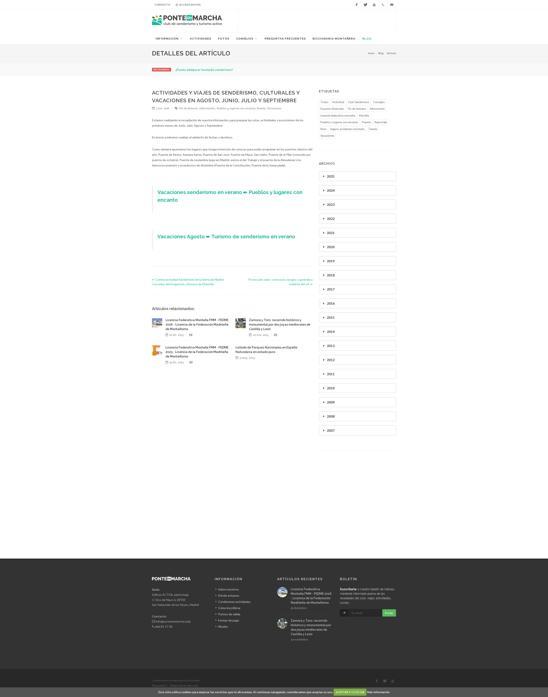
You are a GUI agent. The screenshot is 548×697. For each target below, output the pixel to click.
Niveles (223, 626)
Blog (380, 53)
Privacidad (159, 685)
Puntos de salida (229, 614)
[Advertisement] (317, 20)
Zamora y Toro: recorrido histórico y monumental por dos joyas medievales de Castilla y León (279, 324)
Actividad (338, 102)
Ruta (323, 129)
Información (207, 108)
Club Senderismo (358, 102)
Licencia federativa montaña (337, 115)
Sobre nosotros (228, 589)
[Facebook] (356, 4)
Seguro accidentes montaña (347, 129)
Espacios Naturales (332, 108)
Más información (378, 692)
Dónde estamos (228, 595)
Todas (324, 102)
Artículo (391, 53)
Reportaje (381, 122)
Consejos (379, 102)
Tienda (372, 129)
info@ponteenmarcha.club (173, 621)
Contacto (162, 4)
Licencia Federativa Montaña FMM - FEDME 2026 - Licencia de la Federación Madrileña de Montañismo (196, 324)
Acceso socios (190, 4)
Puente (261, 108)
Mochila (364, 115)
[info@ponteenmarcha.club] (391, 4)
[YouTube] (374, 4)
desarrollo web (183, 685)
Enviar (389, 613)
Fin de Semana (188, 108)
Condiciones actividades (234, 602)
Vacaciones (274, 108)
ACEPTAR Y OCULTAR (350, 692)
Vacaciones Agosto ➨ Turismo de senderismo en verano (226, 236)
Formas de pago (228, 620)
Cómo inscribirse (229, 608)
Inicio (371, 53)
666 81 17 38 (163, 626)
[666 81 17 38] (383, 4)
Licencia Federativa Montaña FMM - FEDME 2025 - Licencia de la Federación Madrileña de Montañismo (196, 352)
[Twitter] (365, 4)
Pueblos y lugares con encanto (236, 108)
